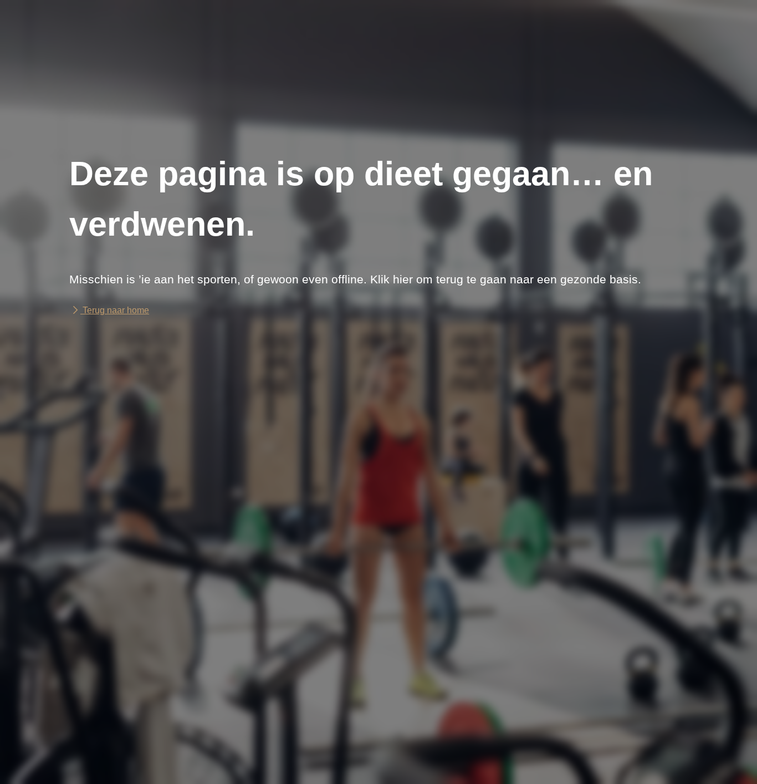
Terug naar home (114, 310)
